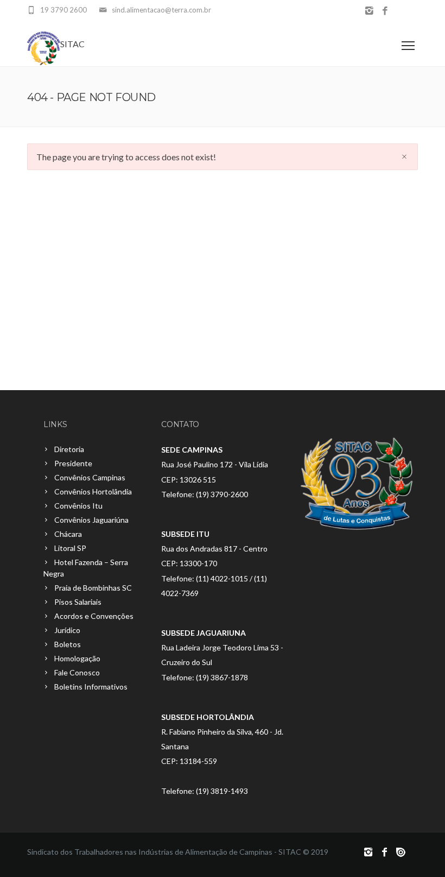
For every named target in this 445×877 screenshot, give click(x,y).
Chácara (68, 533)
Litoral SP (70, 548)
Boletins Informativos (91, 686)
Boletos (67, 644)
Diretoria (69, 449)
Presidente (73, 463)
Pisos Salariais (77, 601)
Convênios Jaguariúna (91, 519)
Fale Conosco (77, 672)
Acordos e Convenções (94, 616)
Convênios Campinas (89, 477)
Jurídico (67, 630)
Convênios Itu (78, 505)
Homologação (77, 658)
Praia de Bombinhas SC (93, 587)
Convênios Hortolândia (93, 491)
